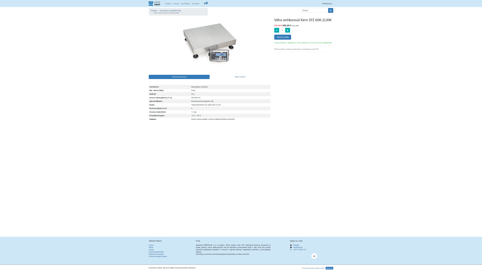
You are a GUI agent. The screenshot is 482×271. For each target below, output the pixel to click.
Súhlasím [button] (329, 268)
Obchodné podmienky (156, 252)
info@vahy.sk (298, 247)
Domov (151, 245)
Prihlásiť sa (327, 3)
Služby (151, 247)
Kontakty (296, 245)
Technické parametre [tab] (179, 77)
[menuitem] (168, 3)
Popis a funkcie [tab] (240, 77)
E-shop (151, 250)
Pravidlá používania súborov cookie (313, 268)
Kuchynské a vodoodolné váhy (170, 11)
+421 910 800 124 (299, 250)
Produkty (154, 11)
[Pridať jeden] (287, 30)
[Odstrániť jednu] (276, 30)
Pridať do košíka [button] (282, 37)
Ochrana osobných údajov (158, 256)
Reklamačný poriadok (156, 254)
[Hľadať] (330, 10)
